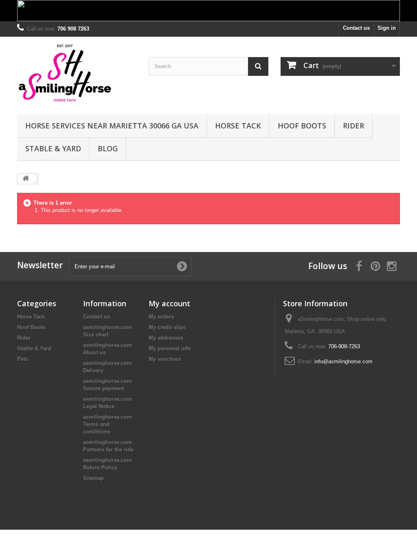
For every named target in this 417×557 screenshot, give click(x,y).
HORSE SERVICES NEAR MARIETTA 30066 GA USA (111, 125)
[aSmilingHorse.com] (76, 73)
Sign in (386, 28)
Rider (353, 125)
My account (169, 303)
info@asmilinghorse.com (343, 361)
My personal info (170, 348)
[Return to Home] (25, 179)
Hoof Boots (302, 125)
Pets (22, 359)
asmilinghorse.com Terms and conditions (107, 424)
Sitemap (93, 478)
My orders (161, 317)
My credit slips (167, 327)
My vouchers (165, 359)
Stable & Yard (53, 148)
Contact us (356, 28)
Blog (108, 148)
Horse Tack (238, 125)
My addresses (166, 338)
